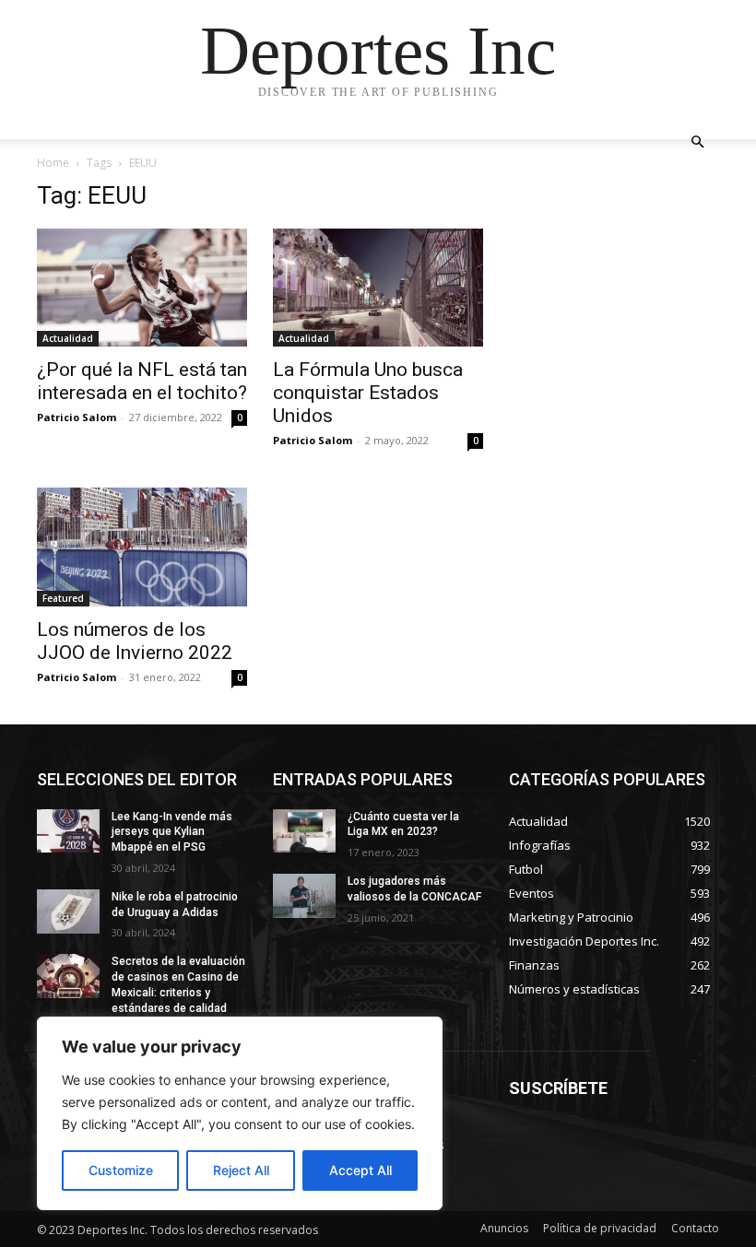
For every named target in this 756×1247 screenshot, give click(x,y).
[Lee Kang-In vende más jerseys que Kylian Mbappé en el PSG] (68, 831)
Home (53, 163)
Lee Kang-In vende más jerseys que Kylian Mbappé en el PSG (172, 832)
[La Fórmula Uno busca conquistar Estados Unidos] (378, 288)
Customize (121, 1170)
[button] (697, 142)
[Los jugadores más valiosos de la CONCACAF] (304, 896)
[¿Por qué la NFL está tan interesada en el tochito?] (142, 288)
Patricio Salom (76, 417)
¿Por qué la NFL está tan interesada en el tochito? (142, 381)
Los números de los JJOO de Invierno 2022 (134, 641)
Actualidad (67, 338)
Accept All (360, 1170)
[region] (240, 1113)
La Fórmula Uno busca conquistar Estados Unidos (368, 393)
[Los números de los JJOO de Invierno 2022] (142, 547)
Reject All (241, 1170)
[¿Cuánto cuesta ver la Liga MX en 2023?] (304, 831)
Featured (63, 598)
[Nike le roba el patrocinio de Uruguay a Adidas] (68, 911)
